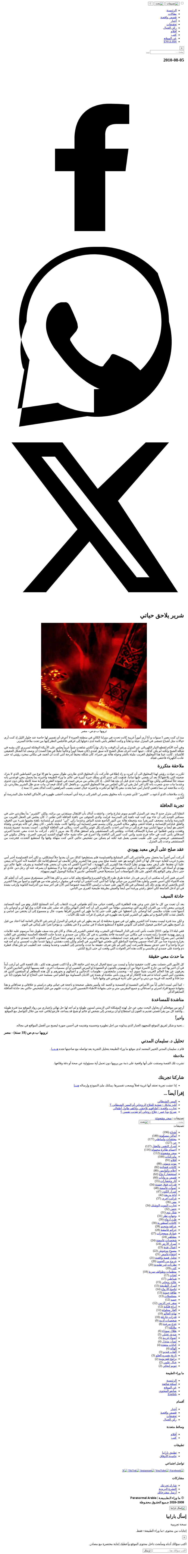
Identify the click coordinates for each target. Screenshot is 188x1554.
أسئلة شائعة (169, 1384)
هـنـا (76, 1085)
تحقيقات (172, 1416)
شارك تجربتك (168, 1485)
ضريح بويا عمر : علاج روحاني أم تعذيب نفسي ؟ (148, 1111)
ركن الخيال (170, 1419)
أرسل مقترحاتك (167, 1492)
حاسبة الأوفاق (168, 1456)
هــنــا (54, 1048)
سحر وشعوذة (163, 1118)
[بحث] (159, 4)
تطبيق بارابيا (169, 1452)
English (172, 1394)
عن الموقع (170, 1387)
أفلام (174, 1434)
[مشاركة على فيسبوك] (94, 245)
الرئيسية (172, 1380)
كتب (174, 1437)
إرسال (147, 1550)
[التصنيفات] (172, 4)
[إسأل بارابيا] (178, 1508)
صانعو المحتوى (168, 1391)
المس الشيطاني (167, 1101)
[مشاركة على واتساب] (94, 425)
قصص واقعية (168, 1412)
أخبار (174, 1409)
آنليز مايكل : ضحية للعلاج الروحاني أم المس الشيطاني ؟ (143, 1104)
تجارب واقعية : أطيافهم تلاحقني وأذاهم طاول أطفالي (145, 1108)
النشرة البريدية (168, 1489)
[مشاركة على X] (94, 606)
